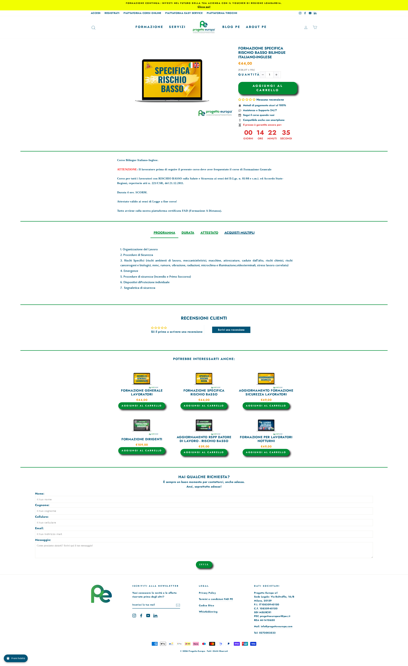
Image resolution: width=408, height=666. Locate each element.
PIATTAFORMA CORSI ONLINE (142, 13)
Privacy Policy (207, 593)
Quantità (249, 74)
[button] (247, 100)
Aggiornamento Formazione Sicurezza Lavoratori (266, 392)
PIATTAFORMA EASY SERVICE (184, 13)
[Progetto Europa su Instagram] (134, 615)
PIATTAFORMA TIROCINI (222, 13)
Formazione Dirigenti (141, 439)
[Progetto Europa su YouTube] (148, 615)
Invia (204, 564)
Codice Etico (206, 605)
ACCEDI (96, 13)
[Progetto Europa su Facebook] (141, 615)
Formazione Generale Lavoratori (142, 392)
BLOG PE (231, 27)
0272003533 (267, 633)
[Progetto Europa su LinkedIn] (155, 615)
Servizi (177, 27)
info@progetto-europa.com (277, 626)
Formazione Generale (258, 169)
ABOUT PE (256, 27)
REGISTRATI (112, 13)
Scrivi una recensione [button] (231, 330)
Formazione (149, 27)
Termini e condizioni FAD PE (216, 599)
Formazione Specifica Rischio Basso (204, 392)
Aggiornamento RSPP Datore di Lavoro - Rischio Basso (204, 439)
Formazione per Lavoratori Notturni (266, 439)
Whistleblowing (208, 611)
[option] (204, 5)
